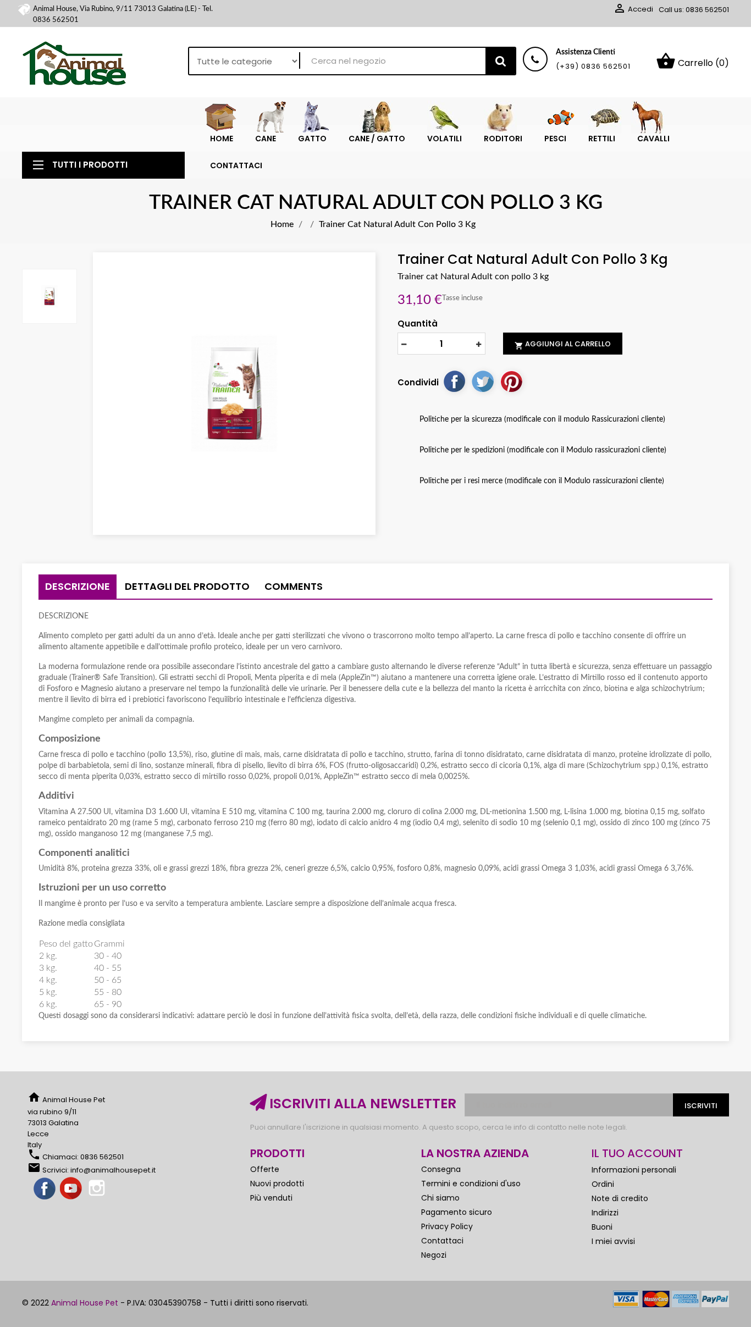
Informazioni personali (634, 1169)
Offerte (264, 1169)
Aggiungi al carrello (563, 344)
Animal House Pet (84, 1302)
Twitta (483, 381)
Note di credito (620, 1198)
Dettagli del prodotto (187, 586)
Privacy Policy (447, 1226)
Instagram (98, 1189)
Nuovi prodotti (277, 1183)
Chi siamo (440, 1197)
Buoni (602, 1226)
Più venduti (271, 1197)
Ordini (603, 1184)
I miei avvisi (613, 1241)
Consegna (441, 1169)
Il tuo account (637, 1153)
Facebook (45, 1189)
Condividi (454, 381)
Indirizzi (605, 1212)
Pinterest (511, 381)
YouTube (71, 1189)
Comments (293, 586)
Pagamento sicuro (456, 1212)
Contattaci (442, 1240)
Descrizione (77, 586)
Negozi (433, 1254)
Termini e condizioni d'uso (471, 1183)
